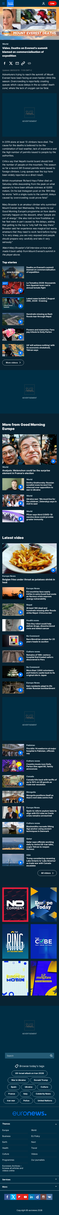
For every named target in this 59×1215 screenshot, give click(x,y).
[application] (29, 23)
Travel (34, 1148)
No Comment (33, 636)
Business (6, 1136)
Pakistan (30, 745)
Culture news (33, 651)
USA (28, 855)
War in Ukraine (18, 1080)
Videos (34, 1154)
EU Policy (35, 1136)
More (4, 1187)
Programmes (8, 1160)
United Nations (45, 1100)
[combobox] (29, 1055)
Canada (30, 776)
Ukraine (28, 1087)
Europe (5, 1130)
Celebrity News (43, 1093)
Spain (13, 1087)
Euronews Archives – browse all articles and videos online (12, 1168)
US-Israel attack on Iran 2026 (29, 1073)
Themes (6, 1124)
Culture (44, 1087)
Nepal (29, 605)
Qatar (29, 838)
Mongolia (31, 792)
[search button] (51, 1055)
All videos (46, 873)
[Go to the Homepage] (10, 3)
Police (26, 1100)
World (5, 467)
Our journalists (38, 1160)
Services (6, 1179)
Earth (4, 1142)
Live (52, 3)
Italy (25, 1093)
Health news (32, 620)
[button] (13, 362)
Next (33, 1142)
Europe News (9, 576)
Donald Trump (41, 1080)
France (11, 1093)
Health (5, 1148)
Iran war (11, 1100)
